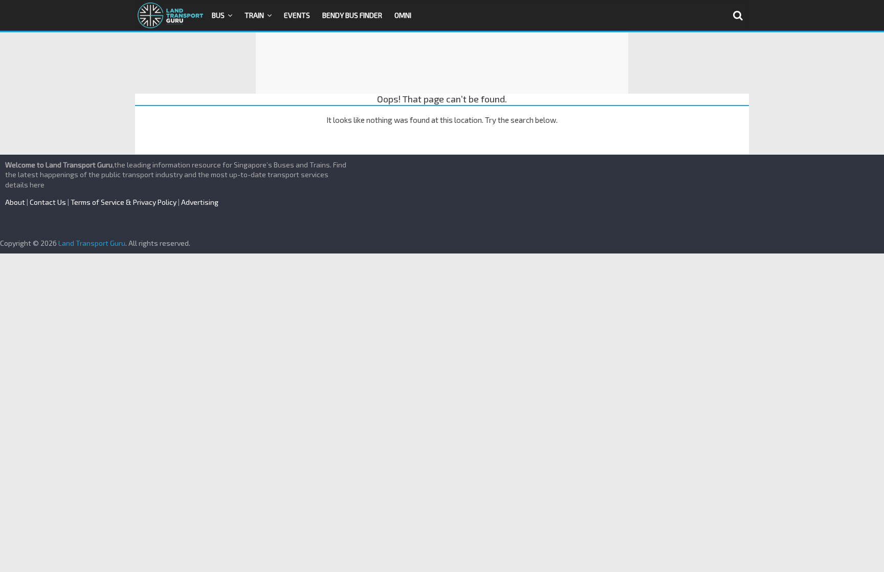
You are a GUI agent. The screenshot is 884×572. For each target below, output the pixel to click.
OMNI (402, 15)
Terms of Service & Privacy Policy (123, 202)
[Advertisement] (442, 63)
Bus (218, 15)
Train (254, 15)
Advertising (199, 202)
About (15, 202)
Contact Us (48, 202)
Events (297, 15)
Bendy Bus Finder (352, 15)
